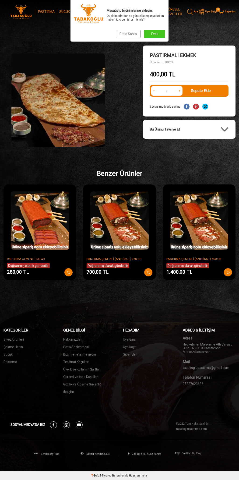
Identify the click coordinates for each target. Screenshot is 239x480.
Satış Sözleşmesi (76, 347)
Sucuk (8, 354)
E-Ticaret (105, 475)
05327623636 (193, 384)
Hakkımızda (72, 339)
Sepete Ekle (201, 90)
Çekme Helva (13, 347)
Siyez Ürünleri (14, 339)
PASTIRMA (46, 12)
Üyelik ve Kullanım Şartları (82, 369)
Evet (154, 34)
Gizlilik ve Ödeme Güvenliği (82, 384)
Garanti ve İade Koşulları (80, 377)
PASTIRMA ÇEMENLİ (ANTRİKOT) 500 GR (193, 259)
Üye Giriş (129, 339)
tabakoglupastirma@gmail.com (206, 368)
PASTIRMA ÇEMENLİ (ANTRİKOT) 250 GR (114, 259)
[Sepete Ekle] (68, 272)
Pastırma (10, 362)
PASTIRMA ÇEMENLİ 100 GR (26, 259)
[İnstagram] (66, 425)
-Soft (95, 475)
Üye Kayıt (130, 347)
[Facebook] (53, 425)
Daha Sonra (128, 34)
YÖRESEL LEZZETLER (173, 11)
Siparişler (130, 354)
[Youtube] (79, 425)
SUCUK (64, 12)
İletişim (68, 392)
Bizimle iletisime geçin (79, 354)
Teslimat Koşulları (76, 362)
